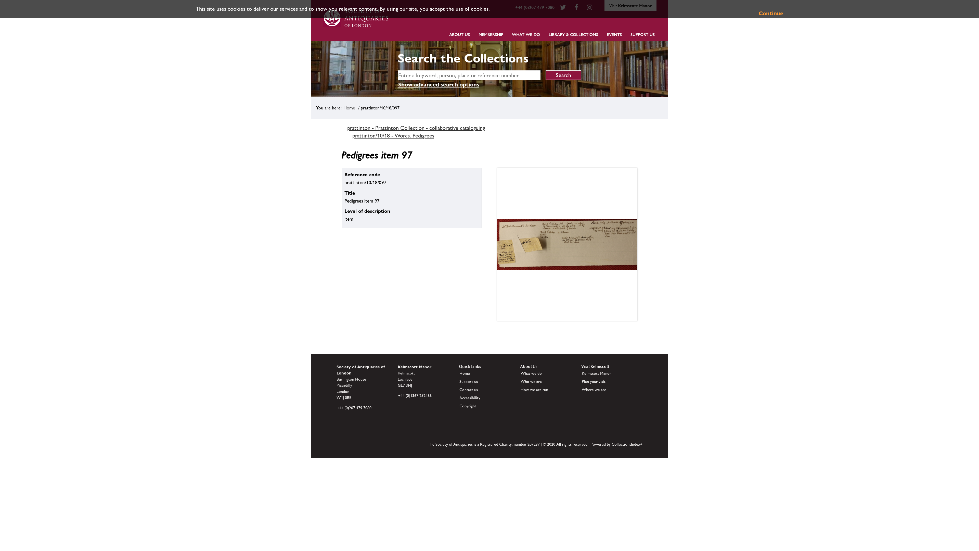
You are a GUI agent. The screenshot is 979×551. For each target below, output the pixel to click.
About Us (459, 34)
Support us (468, 381)
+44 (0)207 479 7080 (354, 407)
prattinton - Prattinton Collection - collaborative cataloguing (416, 128)
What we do (526, 34)
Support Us (642, 34)
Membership (491, 34)
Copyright (467, 406)
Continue (771, 13)
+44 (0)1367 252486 (415, 395)
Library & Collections (573, 34)
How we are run (534, 389)
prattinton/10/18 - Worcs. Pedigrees (393, 135)
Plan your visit (594, 381)
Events (614, 34)
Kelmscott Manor (596, 373)
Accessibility (469, 397)
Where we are (594, 389)
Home (349, 107)
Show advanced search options (438, 84)
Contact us (468, 389)
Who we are (531, 381)
